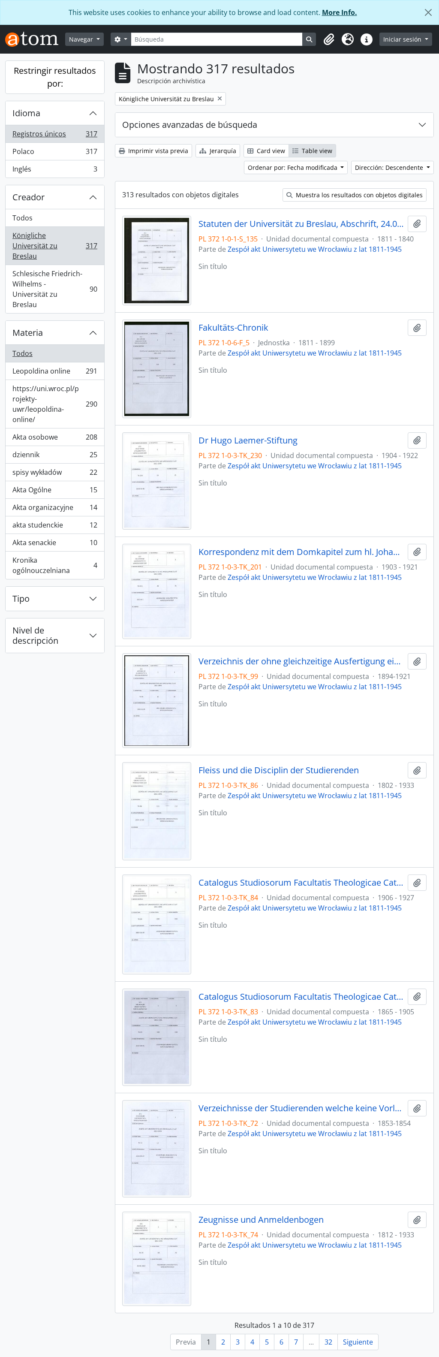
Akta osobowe (54, 439)
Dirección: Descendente (390, 167)
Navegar (82, 39)
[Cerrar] (428, 12)
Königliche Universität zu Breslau (54, 246)
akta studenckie (54, 527)
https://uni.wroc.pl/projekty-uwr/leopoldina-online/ (54, 404)
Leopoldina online (54, 373)
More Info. (339, 12)
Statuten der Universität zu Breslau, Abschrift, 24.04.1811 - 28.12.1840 (301, 224)
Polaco (54, 153)
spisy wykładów (54, 474)
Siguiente (358, 1342)
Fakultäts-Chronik (233, 328)
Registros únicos (54, 136)
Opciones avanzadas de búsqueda (189, 124)
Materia (27, 332)
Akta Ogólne (54, 492)
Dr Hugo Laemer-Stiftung (248, 440)
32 (328, 1342)
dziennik (54, 457)
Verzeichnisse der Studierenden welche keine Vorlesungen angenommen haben (301, 1108)
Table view (316, 151)
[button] (328, 39)
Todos (22, 218)
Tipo (21, 598)
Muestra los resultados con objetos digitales (358, 195)
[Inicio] (35, 39)
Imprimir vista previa (157, 151)
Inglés (54, 171)
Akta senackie (54, 545)
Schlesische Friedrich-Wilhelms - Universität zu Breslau (54, 289)
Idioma (26, 113)
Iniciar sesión (403, 39)
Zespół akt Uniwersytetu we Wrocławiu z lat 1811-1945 (315, 249)
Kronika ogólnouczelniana (54, 565)
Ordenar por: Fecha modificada (293, 167)
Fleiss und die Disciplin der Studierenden (278, 770)
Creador (28, 197)
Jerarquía (222, 151)
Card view (270, 151)
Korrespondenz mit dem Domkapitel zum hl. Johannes (301, 552)
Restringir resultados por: (55, 77)
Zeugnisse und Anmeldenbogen (261, 1220)
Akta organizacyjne (54, 509)
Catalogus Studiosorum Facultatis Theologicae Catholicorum (301, 883)
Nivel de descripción (35, 635)
